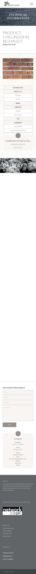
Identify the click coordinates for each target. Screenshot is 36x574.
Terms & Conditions (8, 559)
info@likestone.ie (18, 449)
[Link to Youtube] (26, 571)
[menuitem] (30, 4)
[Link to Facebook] (23, 571)
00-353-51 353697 (18, 444)
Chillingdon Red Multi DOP (18, 144)
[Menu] (30, 4)
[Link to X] (20, 571)
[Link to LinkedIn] (29, 571)
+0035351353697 (8, 553)
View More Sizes (18, 147)
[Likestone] (15, 4)
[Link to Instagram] (31, 571)
